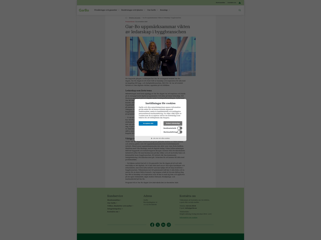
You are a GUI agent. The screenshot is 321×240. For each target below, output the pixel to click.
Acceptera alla (148, 123)
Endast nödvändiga (173, 123)
